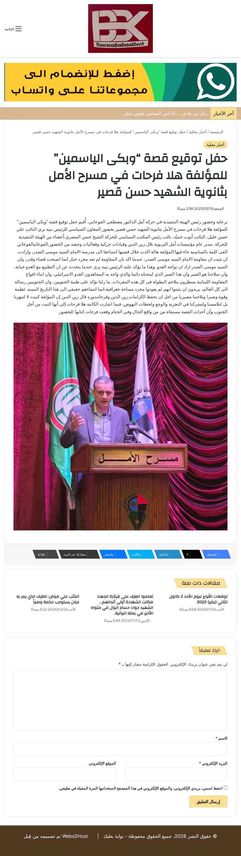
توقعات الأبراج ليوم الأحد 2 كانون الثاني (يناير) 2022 (198, 599)
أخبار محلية (198, 131)
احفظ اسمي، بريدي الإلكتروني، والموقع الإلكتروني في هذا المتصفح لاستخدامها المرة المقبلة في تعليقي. (140, 788)
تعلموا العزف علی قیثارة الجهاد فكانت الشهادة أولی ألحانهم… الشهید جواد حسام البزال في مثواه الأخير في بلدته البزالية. (122, 605)
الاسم (221, 738)
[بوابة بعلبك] (120, 28)
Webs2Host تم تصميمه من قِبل (56, 836)
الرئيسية (217, 131)
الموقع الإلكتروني (102, 763)
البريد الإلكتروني (213, 763)
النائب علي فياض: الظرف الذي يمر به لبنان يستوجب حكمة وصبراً (47, 599)
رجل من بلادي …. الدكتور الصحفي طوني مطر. (165, 113)
